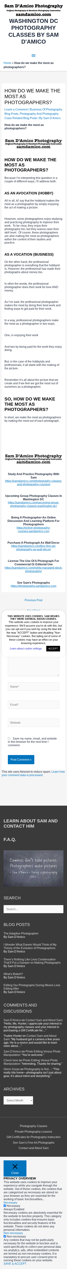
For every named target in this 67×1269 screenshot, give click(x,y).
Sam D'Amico (12, 1020)
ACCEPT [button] (53, 648)
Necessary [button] (10, 1202)
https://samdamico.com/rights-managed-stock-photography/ (34, 569)
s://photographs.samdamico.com (35, 585)
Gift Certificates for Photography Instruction (34, 1137)
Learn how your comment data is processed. (33, 773)
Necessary (13, 1205)
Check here (11, 1060)
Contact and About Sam (34, 1148)
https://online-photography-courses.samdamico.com (33, 529)
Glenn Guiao (12, 1069)
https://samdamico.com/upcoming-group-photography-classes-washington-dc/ (33, 504)
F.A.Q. (10, 839)
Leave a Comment (16, 109)
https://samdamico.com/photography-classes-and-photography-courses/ (33, 482)
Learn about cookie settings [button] (26, 648)
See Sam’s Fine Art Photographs (33, 1142)
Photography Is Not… (37, 1069)
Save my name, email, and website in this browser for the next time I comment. (32, 742)
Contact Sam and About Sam (44, 1020)
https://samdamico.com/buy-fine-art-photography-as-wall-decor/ (33, 547)
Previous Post (33, 600)
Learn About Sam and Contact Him (31, 823)
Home (7, 62)
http (13, 585)
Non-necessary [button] (13, 1233)
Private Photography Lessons (33, 1131)
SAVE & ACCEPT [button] (15, 1263)
